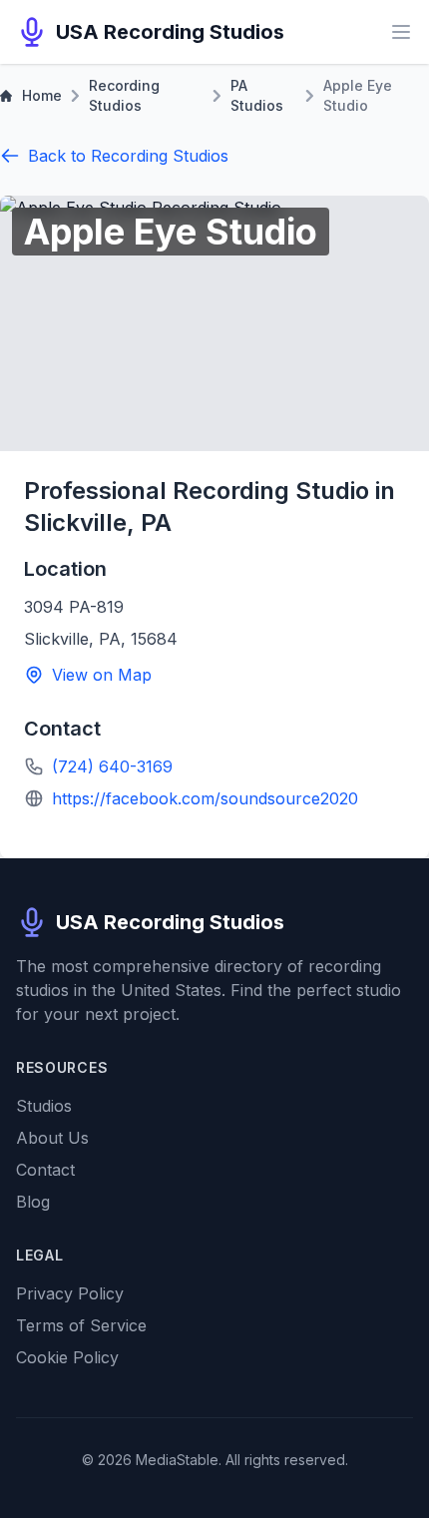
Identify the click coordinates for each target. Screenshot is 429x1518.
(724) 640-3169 (112, 766)
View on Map (102, 675)
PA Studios (256, 95)
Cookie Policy (67, 1357)
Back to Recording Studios (128, 156)
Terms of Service (81, 1325)
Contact (45, 1170)
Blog (33, 1202)
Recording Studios (124, 95)
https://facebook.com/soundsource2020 (205, 798)
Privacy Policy (70, 1293)
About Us (52, 1138)
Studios (44, 1106)
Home (42, 95)
